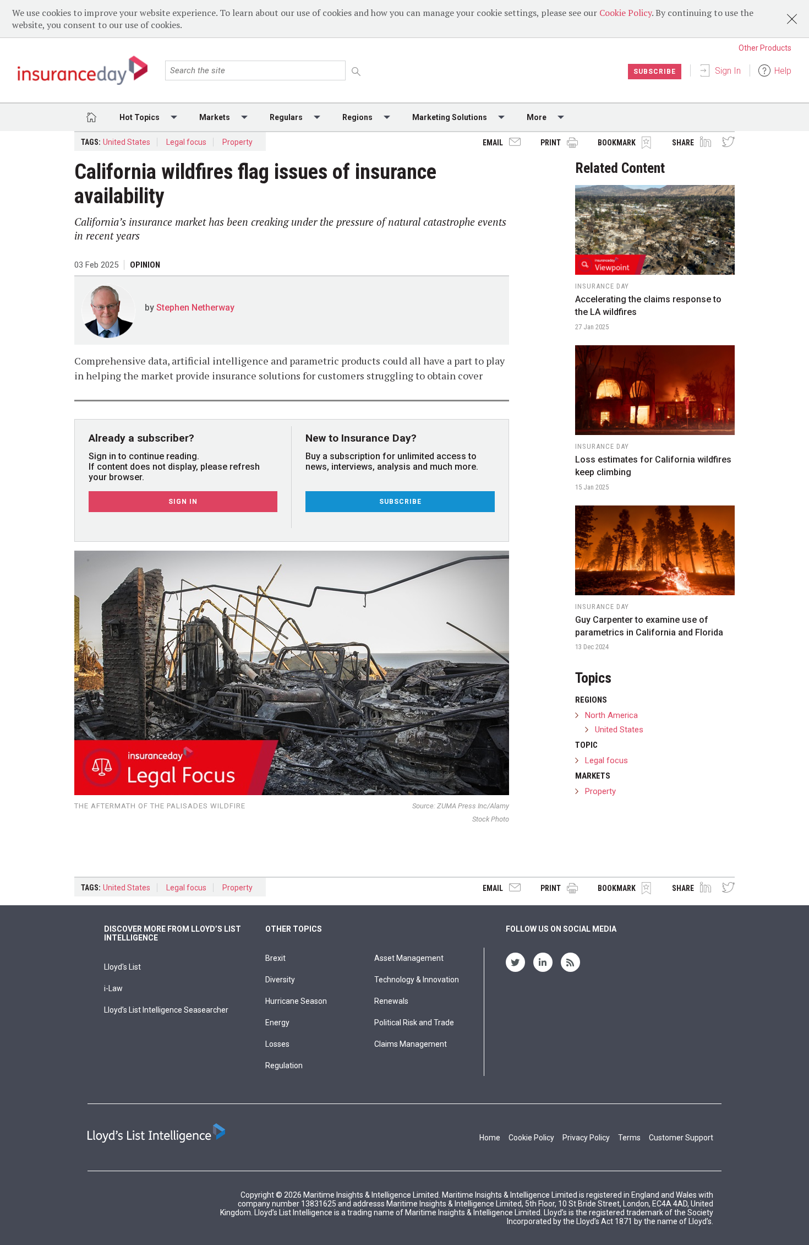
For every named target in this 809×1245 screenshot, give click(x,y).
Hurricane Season (296, 1001)
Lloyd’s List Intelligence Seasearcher (166, 1009)
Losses (277, 1044)
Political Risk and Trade (414, 1022)
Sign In (728, 71)
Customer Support (681, 1137)
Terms (629, 1137)
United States (126, 142)
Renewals (391, 1001)
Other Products (765, 48)
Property (237, 142)
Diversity (280, 979)
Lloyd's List (122, 967)
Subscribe (654, 71)
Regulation (284, 1065)
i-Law (113, 988)
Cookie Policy (625, 13)
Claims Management (410, 1044)
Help (782, 71)
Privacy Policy (586, 1137)
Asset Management (409, 958)
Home (489, 1137)
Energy (277, 1022)
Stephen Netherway (195, 307)
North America (611, 715)
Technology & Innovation (416, 979)
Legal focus (186, 142)
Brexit (275, 958)
